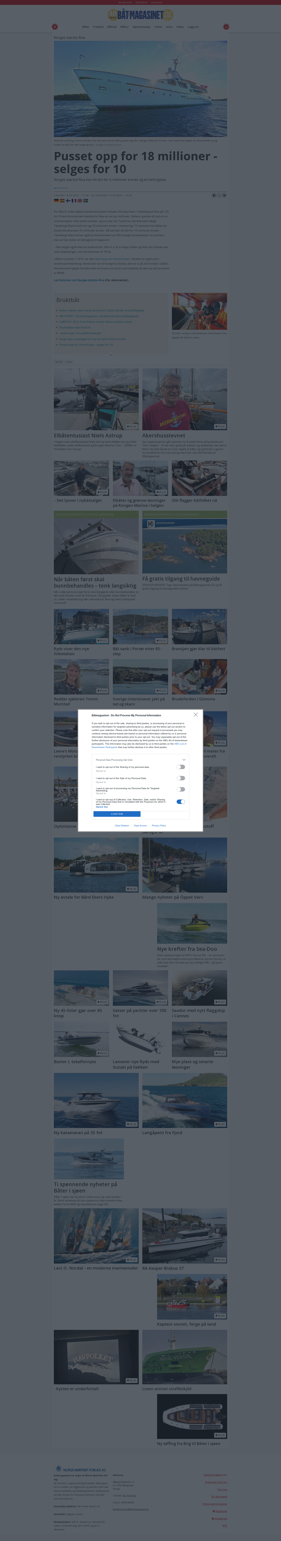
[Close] (197, 716)
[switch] (181, 767)
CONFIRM (117, 814)
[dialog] (140, 770)
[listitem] (140, 759)
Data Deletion (122, 825)
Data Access (140, 825)
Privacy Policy (159, 825)
